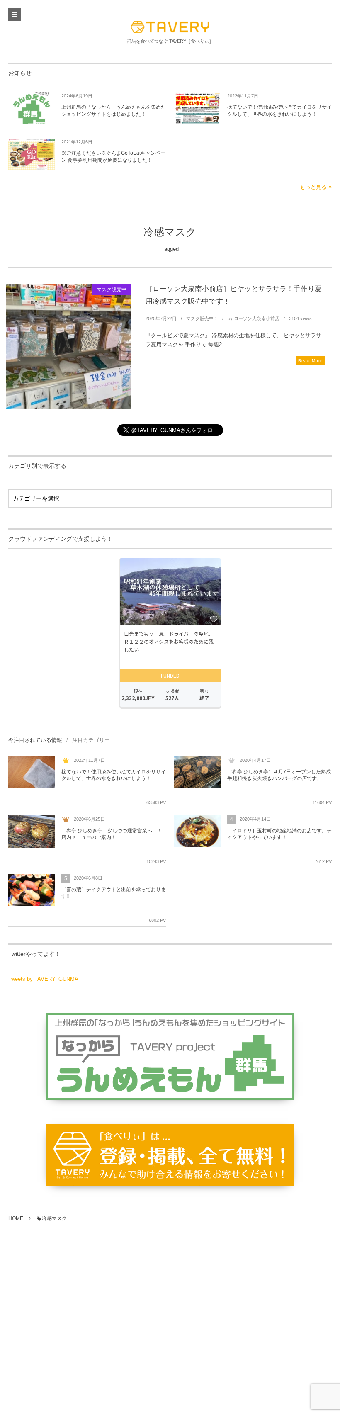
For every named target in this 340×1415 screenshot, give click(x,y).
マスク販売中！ (202, 318)
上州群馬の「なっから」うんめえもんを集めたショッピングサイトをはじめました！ (113, 110)
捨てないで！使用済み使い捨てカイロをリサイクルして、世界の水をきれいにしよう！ (279, 110)
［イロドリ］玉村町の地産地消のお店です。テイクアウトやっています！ (279, 834)
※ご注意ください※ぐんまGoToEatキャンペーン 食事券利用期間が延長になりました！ (113, 156)
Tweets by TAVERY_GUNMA (43, 979)
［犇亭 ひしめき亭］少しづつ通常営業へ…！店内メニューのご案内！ (111, 834)
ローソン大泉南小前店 (256, 318)
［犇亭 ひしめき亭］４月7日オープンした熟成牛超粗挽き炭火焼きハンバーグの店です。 (279, 775)
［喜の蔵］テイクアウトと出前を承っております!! (113, 893)
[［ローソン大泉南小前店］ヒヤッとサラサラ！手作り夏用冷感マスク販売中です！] (68, 346)
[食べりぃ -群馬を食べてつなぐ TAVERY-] (170, 27)
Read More (310, 360)
